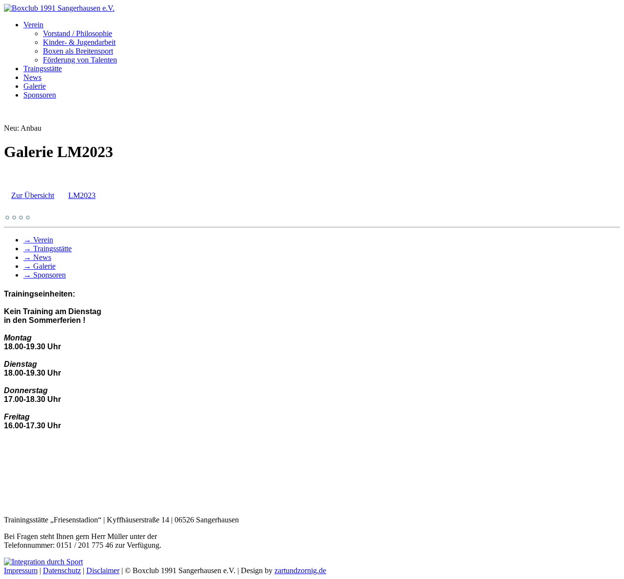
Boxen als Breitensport (78, 51)
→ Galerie (39, 266)
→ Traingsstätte (47, 248)
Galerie (34, 86)
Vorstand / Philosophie (77, 33)
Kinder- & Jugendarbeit (79, 42)
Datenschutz (62, 570)
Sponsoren (39, 95)
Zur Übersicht (32, 195)
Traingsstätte (42, 68)
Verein (33, 24)
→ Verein (38, 240)
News (32, 77)
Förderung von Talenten (80, 60)
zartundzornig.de (300, 570)
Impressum (21, 570)
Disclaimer (102, 570)
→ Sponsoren (44, 275)
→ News (37, 257)
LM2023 (82, 195)
